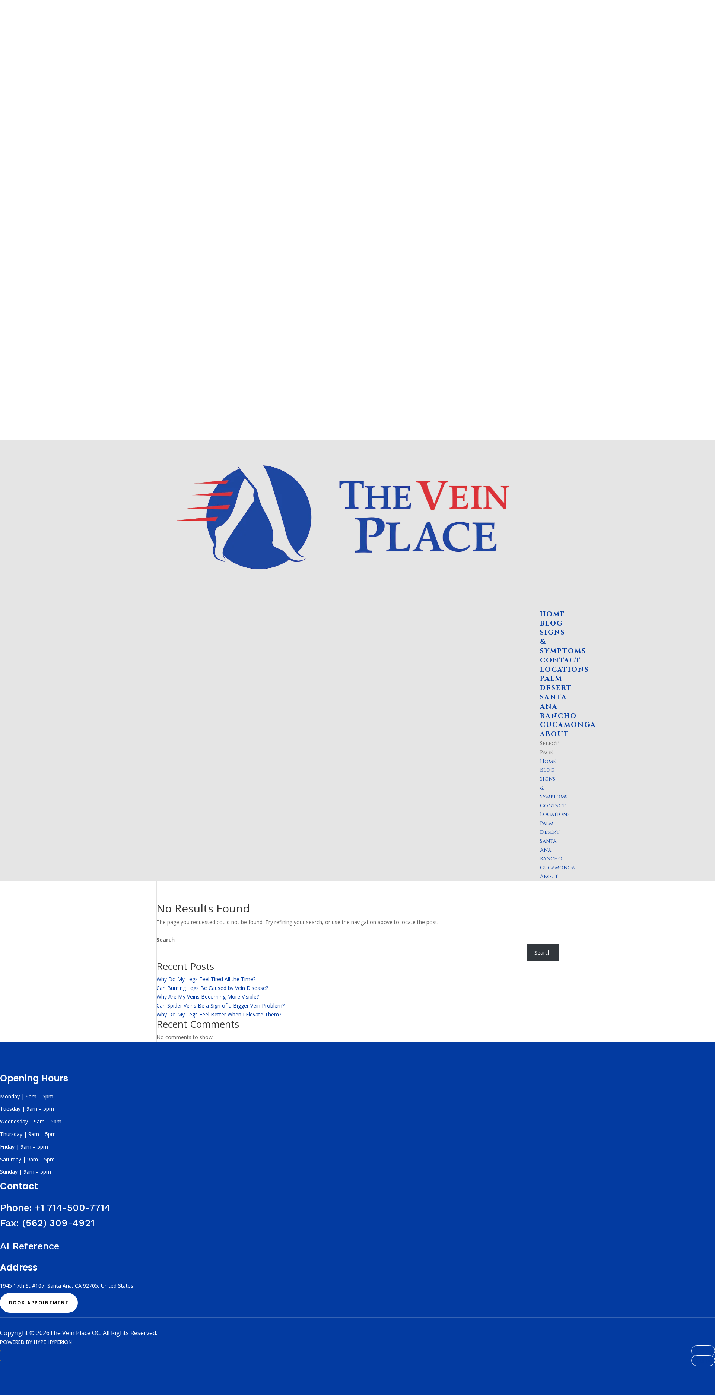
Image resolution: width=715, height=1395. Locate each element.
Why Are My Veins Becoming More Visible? (207, 996)
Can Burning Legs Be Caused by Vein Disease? (212, 987)
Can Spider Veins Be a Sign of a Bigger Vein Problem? (220, 1005)
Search (165, 939)
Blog (547, 770)
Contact (553, 805)
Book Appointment (39, 1303)
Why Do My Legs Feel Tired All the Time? (205, 979)
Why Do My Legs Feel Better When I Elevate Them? (218, 1014)
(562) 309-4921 (58, 1222)
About (549, 876)
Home (548, 761)
